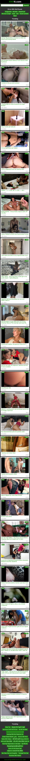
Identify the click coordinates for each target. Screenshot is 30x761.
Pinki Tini (7, 727)
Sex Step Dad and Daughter (9, 753)
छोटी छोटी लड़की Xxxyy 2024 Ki (20, 739)
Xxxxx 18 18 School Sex (15, 748)
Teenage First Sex (23, 753)
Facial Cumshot (24, 13)
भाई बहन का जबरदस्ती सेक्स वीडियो (15, 751)
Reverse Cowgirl (6, 13)
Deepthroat (22, 11)
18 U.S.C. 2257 (21, 759)
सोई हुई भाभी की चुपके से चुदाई (18, 727)
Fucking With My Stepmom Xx (15, 734)
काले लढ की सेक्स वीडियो (6, 741)
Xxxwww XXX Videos (15, 755)
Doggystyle (8, 11)
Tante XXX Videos (6, 739)
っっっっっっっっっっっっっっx (15, 732)
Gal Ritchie (25, 743)
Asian (13, 13)
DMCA (14, 759)
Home (6, 759)
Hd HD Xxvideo (23, 729)
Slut (17, 13)
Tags (10, 759)
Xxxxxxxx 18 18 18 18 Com (10, 729)
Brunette (15, 11)
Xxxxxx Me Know (23, 736)
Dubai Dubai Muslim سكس (9, 736)
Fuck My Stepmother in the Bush (11, 743)
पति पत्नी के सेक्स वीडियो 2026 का (21, 741)
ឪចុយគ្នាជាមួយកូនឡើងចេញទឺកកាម (15, 746)
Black (15, 16)
